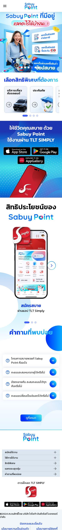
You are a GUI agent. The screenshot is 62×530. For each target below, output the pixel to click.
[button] (31, 360)
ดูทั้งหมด (31, 418)
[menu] (5, 6)
